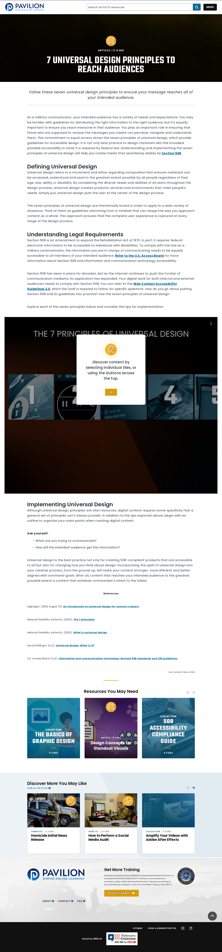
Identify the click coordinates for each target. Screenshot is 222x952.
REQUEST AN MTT (119, 893)
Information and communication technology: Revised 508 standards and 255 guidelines (118, 658)
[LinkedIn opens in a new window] (190, 928)
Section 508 (171, 153)
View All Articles (37, 788)
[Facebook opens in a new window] (182, 928)
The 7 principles (84, 619)
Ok (111, 392)
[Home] (24, 7)
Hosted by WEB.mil (92, 938)
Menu (210, 7)
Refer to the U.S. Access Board (139, 256)
